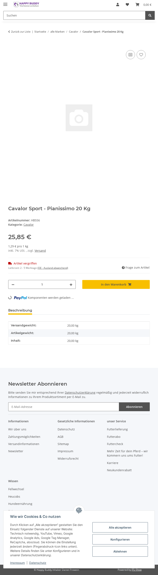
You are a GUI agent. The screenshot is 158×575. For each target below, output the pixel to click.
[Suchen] (150, 15)
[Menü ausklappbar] (5, 2)
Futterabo (113, 437)
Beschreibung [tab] (20, 310)
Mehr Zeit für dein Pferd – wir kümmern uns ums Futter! (127, 453)
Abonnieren (134, 407)
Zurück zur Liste (20, 31)
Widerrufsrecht (68, 458)
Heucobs (14, 496)
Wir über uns (17, 429)
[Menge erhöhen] (71, 284)
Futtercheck (115, 444)
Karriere (112, 463)
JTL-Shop (137, 569)
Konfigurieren (120, 539)
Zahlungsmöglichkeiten (24, 437)
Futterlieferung (117, 429)
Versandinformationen (23, 444)
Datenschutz (37, 562)
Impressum (17, 562)
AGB (60, 437)
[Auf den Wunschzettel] (141, 54)
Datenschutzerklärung (80, 392)
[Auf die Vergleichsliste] (130, 54)
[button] (117, 4)
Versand (40, 251)
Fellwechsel (16, 489)
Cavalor (28, 225)
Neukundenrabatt (119, 470)
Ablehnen (120, 551)
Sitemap (63, 444)
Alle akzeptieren (120, 527)
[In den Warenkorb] (11, 44)
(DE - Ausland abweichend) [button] (52, 268)
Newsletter (15, 451)
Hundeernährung (20, 504)
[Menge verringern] (12, 284)
